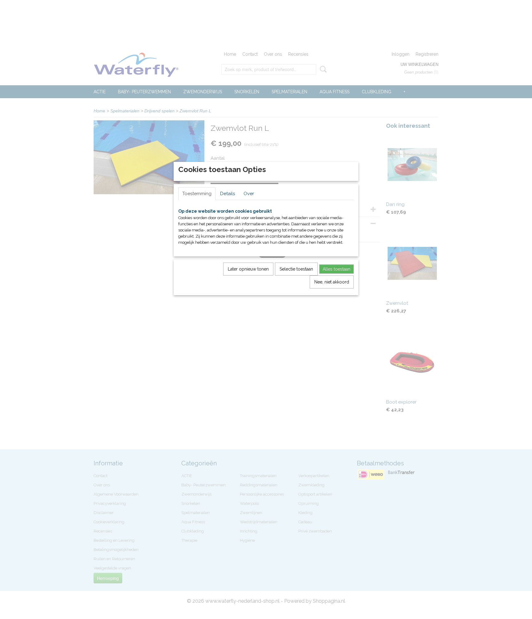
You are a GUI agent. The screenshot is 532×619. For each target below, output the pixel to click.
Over (249, 193)
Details (227, 193)
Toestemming (197, 193)
